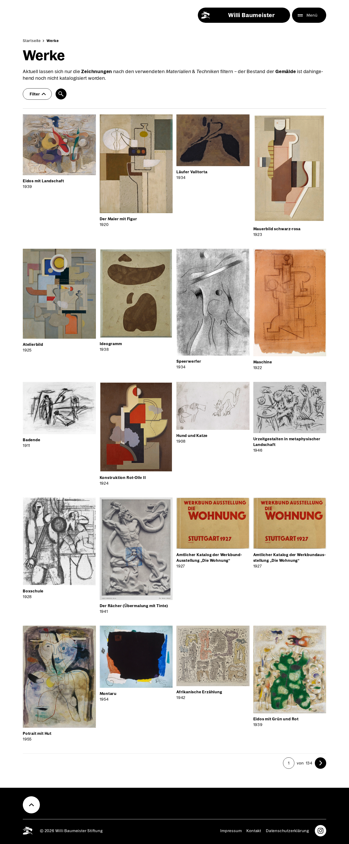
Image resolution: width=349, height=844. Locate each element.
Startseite (32, 40)
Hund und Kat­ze (192, 435)
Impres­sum (231, 830)
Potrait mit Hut (37, 733)
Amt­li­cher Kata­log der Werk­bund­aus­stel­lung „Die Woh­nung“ (289, 557)
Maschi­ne (262, 362)
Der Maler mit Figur (118, 218)
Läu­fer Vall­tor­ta (192, 171)
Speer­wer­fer (188, 361)
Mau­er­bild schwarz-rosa (277, 228)
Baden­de (31, 439)
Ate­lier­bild (33, 344)
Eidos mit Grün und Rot (276, 719)
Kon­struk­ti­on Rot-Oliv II (123, 477)
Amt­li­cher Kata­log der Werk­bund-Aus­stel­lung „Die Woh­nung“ (209, 557)
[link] (320, 763)
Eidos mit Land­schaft (43, 180)
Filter (35, 94)
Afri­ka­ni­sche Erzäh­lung (199, 691)
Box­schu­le (33, 591)
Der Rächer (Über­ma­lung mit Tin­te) (134, 605)
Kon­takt (253, 830)
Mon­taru (108, 693)
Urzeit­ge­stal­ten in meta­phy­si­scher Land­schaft (287, 441)
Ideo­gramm (111, 343)
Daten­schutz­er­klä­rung (287, 830)
